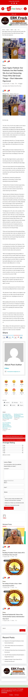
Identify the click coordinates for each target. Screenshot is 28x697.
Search (4, 628)
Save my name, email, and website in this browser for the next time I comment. (13, 499)
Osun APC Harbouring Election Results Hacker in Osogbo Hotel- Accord (14, 655)
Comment (6, 468)
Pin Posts (17, 695)
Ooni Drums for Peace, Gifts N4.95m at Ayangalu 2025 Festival (19, 415)
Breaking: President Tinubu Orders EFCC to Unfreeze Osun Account (13, 660)
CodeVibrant (4, 692)
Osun (20, 85)
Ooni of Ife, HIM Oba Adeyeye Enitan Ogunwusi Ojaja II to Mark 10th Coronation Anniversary (7, 425)
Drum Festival (11, 85)
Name (5, 482)
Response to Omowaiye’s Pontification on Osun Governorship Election (14, 641)
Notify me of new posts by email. (12, 505)
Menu (13, 14)
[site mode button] (22, 9)
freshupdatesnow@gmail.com (13, 371)
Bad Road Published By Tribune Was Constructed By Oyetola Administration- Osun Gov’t (14, 617)
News (4, 65)
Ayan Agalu (5, 85)
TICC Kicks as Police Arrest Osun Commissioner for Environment (15, 651)
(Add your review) (6, 454)
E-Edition (11, 695)
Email (5, 487)
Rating (5, 480)
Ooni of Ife (16, 85)
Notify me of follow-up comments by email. (14, 502)
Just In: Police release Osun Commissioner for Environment (14, 646)
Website (5, 492)
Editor (13, 83)
